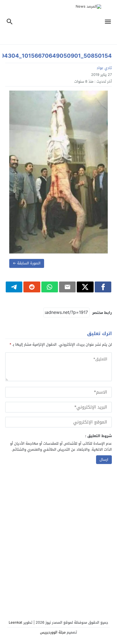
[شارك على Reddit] (32, 287)
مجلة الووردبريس (53, 632)
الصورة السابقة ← (27, 263)
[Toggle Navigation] (109, 22)
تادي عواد (104, 67)
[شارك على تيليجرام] (14, 287)
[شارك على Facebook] (103, 287)
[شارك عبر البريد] (67, 287)
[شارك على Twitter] (85, 287)
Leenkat (15, 622)
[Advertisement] (58, 541)
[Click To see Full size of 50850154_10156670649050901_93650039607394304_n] (58, 172)
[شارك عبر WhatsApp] (50, 287)
